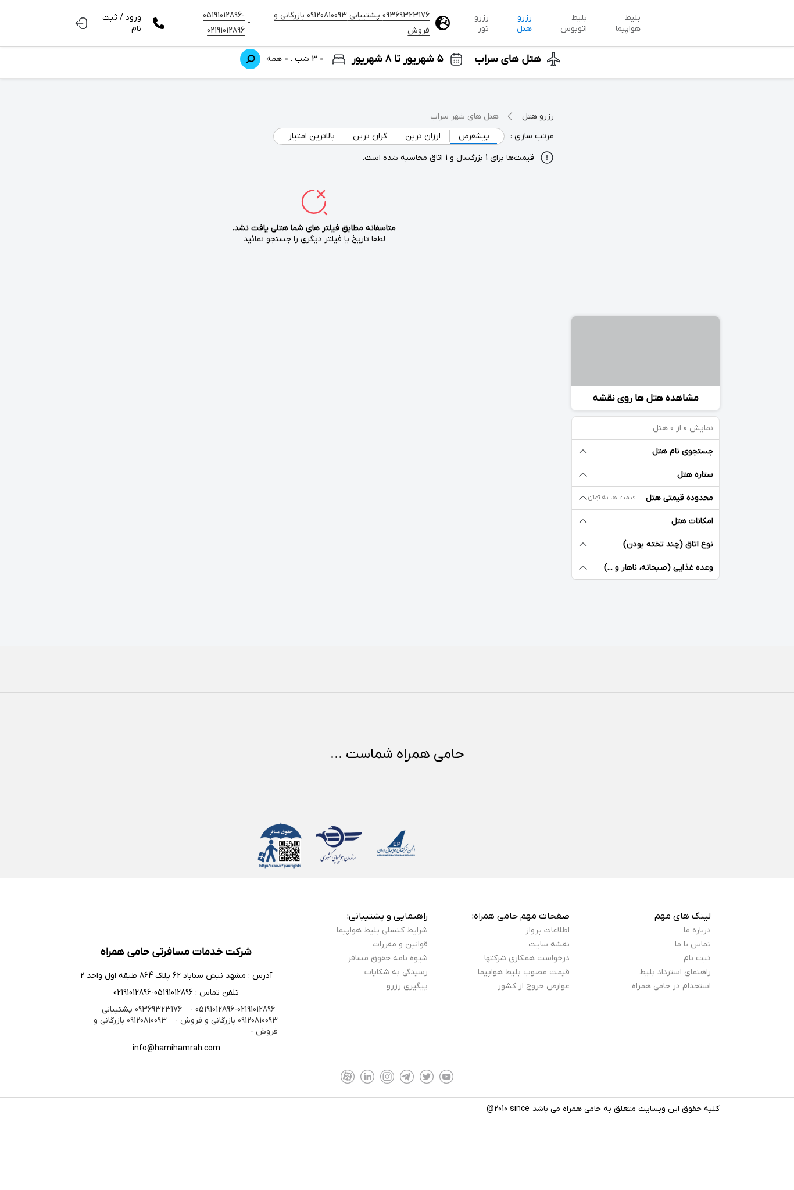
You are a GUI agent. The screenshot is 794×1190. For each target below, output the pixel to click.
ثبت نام (697, 958)
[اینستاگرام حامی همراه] (387, 1077)
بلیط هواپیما (628, 23)
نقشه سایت (549, 944)
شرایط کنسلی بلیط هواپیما (382, 930)
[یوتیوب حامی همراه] (446, 1077)
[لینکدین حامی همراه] (367, 1077)
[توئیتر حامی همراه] (427, 1077)
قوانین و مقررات (400, 944)
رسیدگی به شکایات (396, 972)
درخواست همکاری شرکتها (527, 958)
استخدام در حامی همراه (671, 986)
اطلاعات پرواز (547, 930)
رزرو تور (481, 23)
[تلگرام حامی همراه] (407, 1077)
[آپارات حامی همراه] (348, 1077)
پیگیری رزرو (407, 986)
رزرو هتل (524, 23)
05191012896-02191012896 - (231, 1009)
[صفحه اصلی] (686, 23)
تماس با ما (693, 944)
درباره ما (697, 930)
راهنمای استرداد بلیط (675, 972)
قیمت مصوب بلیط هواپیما (524, 972)
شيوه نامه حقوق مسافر (388, 958)
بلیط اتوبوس (573, 23)
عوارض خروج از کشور (534, 986)
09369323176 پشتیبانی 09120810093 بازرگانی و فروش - (190, 1015)
